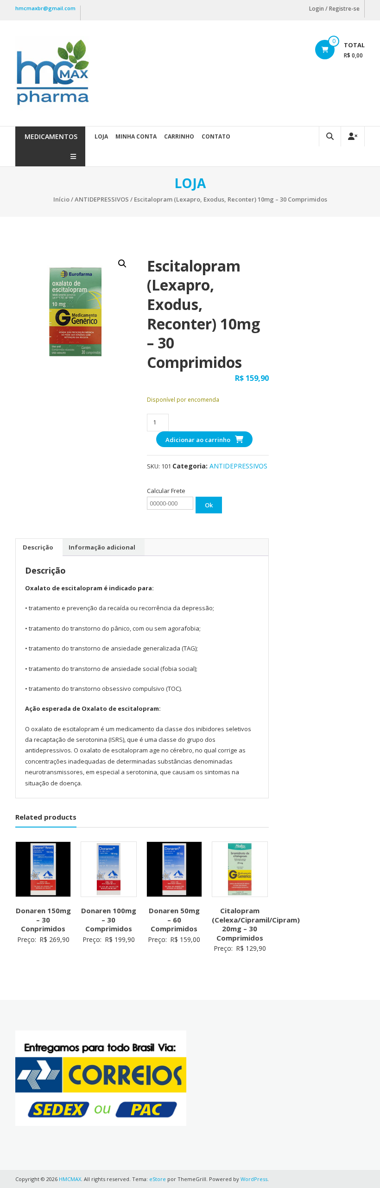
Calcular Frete (166, 491)
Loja (101, 136)
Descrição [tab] (38, 547)
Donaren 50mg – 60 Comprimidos (174, 919)
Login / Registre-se (334, 9)
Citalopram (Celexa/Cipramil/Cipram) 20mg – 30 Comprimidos (256, 924)
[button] (122, 263)
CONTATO (216, 136)
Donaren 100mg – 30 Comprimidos (108, 919)
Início (61, 199)
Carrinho (179, 136)
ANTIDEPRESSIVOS (102, 199)
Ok (209, 505)
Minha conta (136, 136)
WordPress (254, 1178)
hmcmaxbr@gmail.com (45, 8)
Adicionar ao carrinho (197, 440)
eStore (157, 1178)
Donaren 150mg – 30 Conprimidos (43, 919)
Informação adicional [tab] (102, 547)
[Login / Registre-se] (352, 136)
